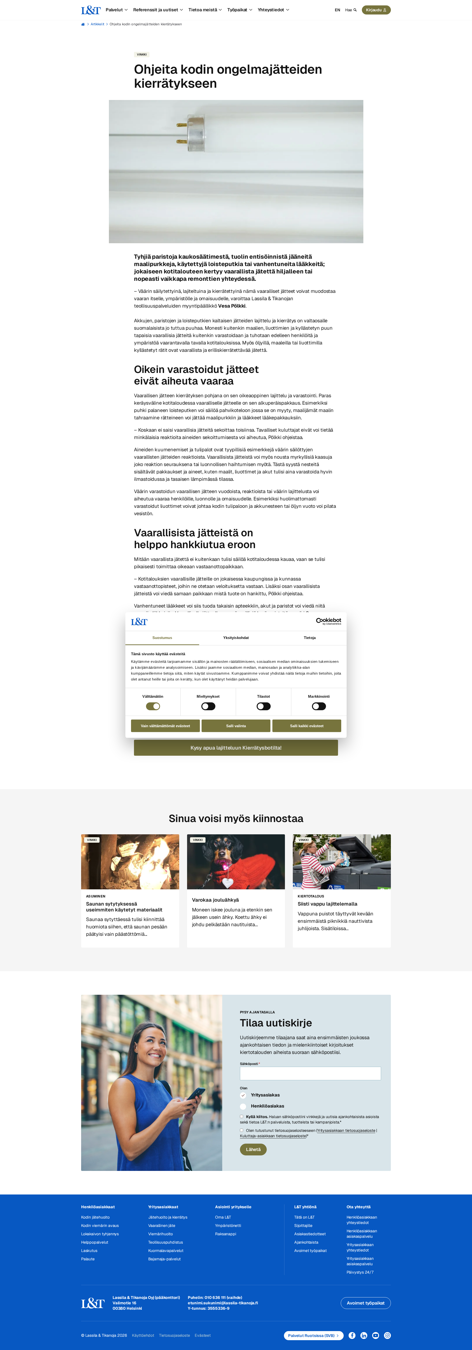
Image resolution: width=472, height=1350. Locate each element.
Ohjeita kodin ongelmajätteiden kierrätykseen (146, 24)
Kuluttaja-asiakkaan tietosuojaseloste (273, 1135)
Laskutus (89, 1250)
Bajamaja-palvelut (164, 1259)
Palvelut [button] (114, 10)
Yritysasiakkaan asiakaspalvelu (360, 1261)
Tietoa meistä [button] (203, 10)
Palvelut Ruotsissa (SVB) (311, 1335)
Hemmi (83, 24)
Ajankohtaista (306, 1242)
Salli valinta (236, 726)
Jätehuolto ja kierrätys (167, 1217)
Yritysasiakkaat (163, 1206)
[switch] (208, 706)
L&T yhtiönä (305, 1206)
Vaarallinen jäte (161, 1225)
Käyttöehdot (143, 1335)
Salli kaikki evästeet (307, 726)
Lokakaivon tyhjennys (100, 1233)
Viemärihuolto (160, 1233)
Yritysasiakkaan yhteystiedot (360, 1247)
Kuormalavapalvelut (165, 1250)
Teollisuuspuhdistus (165, 1242)
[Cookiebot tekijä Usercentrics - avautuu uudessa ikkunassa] (319, 621)
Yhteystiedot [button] (271, 10)
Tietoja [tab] (310, 638)
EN (337, 10)
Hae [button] (348, 10)
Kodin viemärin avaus (100, 1225)
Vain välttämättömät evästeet (165, 726)
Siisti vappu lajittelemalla (327, 904)
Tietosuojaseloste (174, 1335)
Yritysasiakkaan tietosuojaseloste (346, 1130)
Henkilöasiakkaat (98, 1206)
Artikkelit (97, 24)
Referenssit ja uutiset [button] (155, 10)
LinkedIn (363, 1335)
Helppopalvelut (94, 1242)
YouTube (375, 1335)
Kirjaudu (374, 10)
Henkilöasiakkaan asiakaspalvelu (362, 1233)
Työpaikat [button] (237, 10)
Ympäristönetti (228, 1225)
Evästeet (202, 1335)
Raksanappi (225, 1233)
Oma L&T (223, 1217)
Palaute (88, 1259)
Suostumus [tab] (162, 638)
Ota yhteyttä (359, 1206)
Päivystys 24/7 (360, 1272)
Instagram (387, 1335)
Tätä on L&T (304, 1217)
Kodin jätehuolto (95, 1217)
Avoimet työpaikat (310, 1250)
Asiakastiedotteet (310, 1233)
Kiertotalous (311, 896)
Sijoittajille (303, 1225)
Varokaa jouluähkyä (215, 900)
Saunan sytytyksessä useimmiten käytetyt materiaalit (124, 907)
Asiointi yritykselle (233, 1206)
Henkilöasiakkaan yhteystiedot (362, 1220)
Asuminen (95, 896)
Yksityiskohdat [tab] (236, 638)
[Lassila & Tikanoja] (91, 10)
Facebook (352, 1335)
